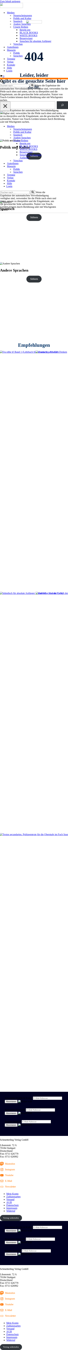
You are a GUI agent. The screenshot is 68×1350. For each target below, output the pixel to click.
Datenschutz (12, 1205)
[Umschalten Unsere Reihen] (55, 140)
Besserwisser (26, 38)
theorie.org (25, 29)
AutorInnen (13, 47)
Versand (10, 1199)
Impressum (11, 1208)
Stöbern (34, 217)
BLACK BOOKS (29, 32)
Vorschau (18, 44)
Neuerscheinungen (22, 15)
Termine (11, 58)
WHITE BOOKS (28, 35)
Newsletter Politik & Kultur (18, 1098)
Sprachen (18, 55)
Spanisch (17, 21)
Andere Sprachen (22, 24)
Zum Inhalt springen (10, 1)
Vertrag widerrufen (11, 1218)
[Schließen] (5, 106)
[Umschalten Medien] (55, 126)
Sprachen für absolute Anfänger (35, 41)
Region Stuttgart (13, 1121)
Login (9, 70)
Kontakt (11, 64)
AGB (9, 1202)
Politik (16, 53)
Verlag (10, 61)
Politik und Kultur (22, 18)
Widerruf (10, 1211)
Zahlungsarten (13, 1196)
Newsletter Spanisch (15, 1109)
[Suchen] (1, 82)
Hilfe (9, 68)
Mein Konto (12, 1193)
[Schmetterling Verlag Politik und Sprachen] (34, 6)
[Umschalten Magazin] (55, 166)
